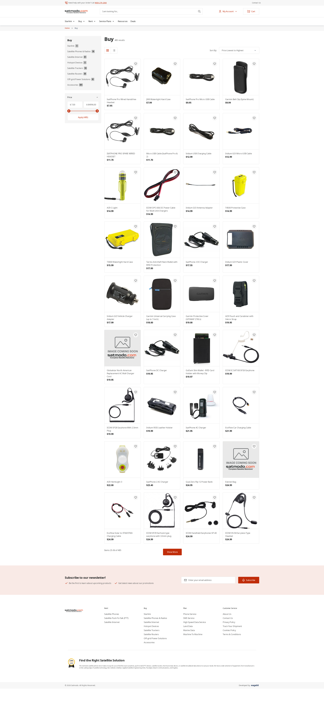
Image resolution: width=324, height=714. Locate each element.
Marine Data (189, 630)
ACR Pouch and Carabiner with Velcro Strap (239, 319)
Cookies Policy (229, 630)
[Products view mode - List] (114, 50)
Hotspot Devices (151, 626)
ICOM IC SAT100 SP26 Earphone (239, 372)
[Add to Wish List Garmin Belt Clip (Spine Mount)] (254, 63)
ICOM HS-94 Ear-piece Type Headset (237, 536)
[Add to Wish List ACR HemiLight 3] (135, 446)
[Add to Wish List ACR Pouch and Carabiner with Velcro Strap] (254, 280)
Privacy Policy (229, 622)
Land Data (188, 626)
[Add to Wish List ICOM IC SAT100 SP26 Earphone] (254, 334)
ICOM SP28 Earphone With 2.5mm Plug (122, 430)
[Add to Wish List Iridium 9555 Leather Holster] (175, 392)
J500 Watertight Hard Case (158, 101)
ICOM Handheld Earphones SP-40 (201, 535)
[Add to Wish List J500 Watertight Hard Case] (175, 63)
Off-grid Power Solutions (155, 638)
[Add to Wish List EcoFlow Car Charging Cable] (254, 392)
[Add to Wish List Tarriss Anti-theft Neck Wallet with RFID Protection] (175, 226)
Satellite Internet (111, 622)
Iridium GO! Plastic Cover (236, 264)
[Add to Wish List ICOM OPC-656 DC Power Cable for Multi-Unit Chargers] (175, 172)
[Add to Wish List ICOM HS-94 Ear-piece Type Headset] (254, 497)
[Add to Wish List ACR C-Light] (135, 172)
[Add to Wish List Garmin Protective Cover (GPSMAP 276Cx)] (214, 280)
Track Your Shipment (232, 626)
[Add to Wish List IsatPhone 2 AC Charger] (175, 446)
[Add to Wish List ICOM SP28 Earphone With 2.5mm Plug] (135, 392)
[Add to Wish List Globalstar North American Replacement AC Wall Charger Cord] (135, 334)
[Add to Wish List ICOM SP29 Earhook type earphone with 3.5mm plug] (175, 497)
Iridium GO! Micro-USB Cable (238, 155)
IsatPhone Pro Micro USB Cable (200, 101)
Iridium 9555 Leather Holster (159, 429)
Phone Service (189, 614)
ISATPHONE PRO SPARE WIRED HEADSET (121, 156)
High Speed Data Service (194, 622)
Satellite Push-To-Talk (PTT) (116, 618)
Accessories (149, 642)
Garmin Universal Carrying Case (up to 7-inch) (161, 319)
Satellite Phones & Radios (155, 618)
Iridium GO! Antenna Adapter (199, 209)
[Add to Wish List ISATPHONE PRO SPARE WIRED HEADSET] (135, 118)
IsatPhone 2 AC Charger (157, 483)
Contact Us (256, 3)
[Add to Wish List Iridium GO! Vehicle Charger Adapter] (135, 280)
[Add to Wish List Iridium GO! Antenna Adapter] (214, 172)
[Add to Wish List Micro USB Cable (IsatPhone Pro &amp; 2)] (175, 118)
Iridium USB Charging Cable (198, 155)
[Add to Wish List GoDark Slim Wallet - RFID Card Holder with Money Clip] (214, 334)
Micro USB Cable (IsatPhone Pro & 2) (162, 156)
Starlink (68, 21)
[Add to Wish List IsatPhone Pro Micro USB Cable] (214, 63)
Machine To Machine (192, 634)
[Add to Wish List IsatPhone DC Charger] (175, 334)
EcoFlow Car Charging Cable (238, 429)
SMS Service (188, 618)
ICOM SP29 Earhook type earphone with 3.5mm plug (158, 536)
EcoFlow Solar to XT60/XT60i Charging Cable (119, 536)
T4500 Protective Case (235, 209)
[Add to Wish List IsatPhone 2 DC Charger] (214, 226)
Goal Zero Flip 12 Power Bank (199, 483)
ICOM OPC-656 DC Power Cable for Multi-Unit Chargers (160, 211)
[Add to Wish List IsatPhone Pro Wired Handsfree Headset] (135, 63)
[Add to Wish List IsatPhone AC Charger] (214, 392)
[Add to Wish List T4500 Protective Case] (254, 172)
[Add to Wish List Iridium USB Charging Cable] (214, 118)
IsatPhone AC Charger (196, 429)
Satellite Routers (151, 634)
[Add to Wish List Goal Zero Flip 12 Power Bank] (214, 446)
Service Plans (105, 21)
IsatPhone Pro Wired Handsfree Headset (121, 102)
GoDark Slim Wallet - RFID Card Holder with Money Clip (200, 373)
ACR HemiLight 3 (114, 483)
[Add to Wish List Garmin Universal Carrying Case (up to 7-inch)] (175, 280)
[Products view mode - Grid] (107, 50)
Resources (122, 21)
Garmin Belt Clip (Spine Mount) (239, 101)
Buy (80, 21)
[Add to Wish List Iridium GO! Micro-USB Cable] (254, 118)
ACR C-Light (112, 209)
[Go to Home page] (76, 11)
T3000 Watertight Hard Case (120, 264)
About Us (227, 614)
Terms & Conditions (232, 634)
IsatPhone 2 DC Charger (197, 264)
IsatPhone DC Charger (156, 372)
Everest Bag (230, 483)
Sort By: (213, 50)
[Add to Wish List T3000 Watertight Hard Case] (135, 226)
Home (67, 28)
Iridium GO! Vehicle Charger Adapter (120, 319)
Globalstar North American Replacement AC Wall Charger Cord (120, 375)
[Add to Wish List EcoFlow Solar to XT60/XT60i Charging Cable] (135, 497)
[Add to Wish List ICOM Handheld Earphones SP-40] (214, 497)
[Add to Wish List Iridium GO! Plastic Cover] (254, 226)
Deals (133, 21)
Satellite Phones (111, 614)
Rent (90, 21)
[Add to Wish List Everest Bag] (254, 446)
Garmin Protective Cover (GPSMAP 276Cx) (197, 319)
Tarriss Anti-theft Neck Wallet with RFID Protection (161, 265)
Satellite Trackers (151, 630)
